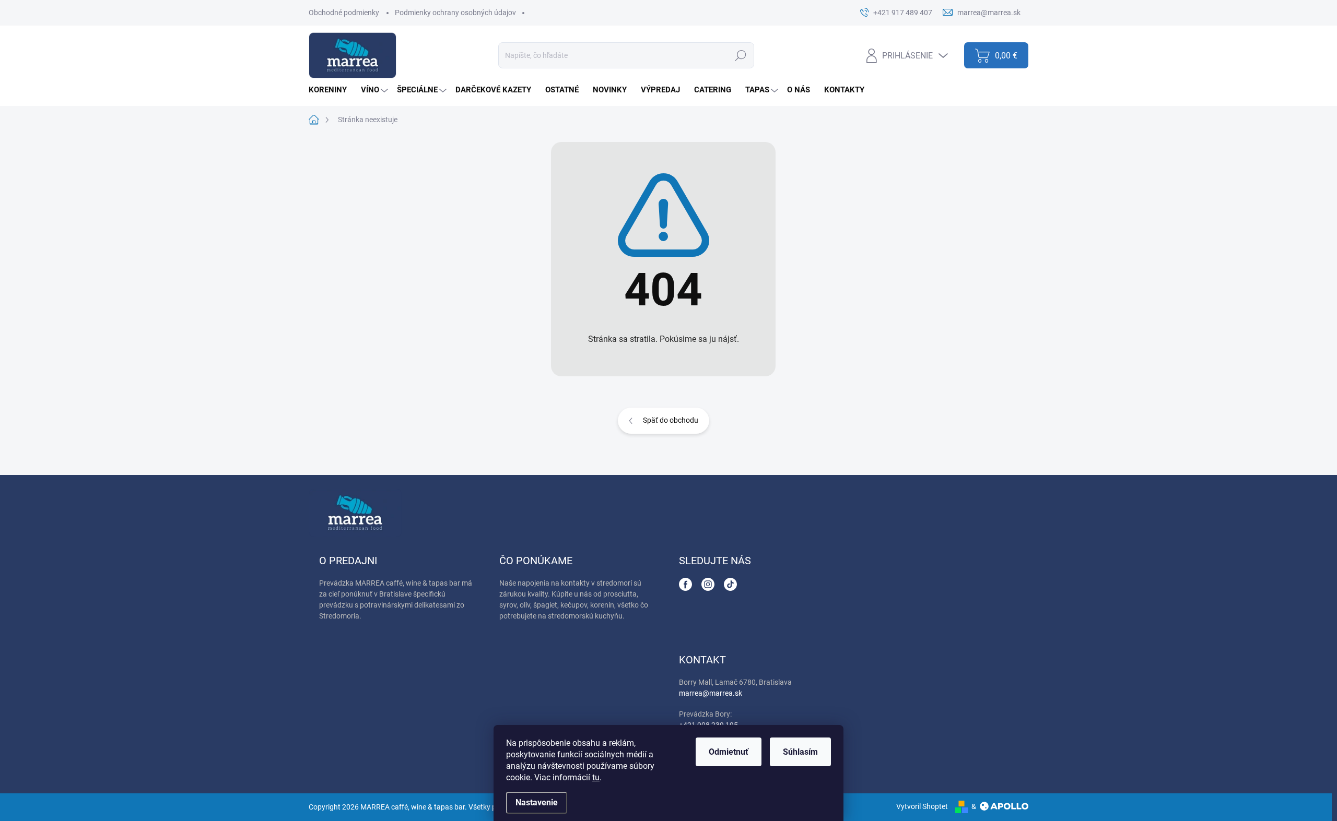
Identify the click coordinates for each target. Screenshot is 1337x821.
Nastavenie (536, 802)
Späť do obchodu (670, 420)
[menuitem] (332, 90)
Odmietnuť (728, 752)
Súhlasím (800, 752)
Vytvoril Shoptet (922, 806)
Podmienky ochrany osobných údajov (455, 12)
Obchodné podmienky (344, 12)
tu (596, 777)
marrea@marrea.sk (710, 693)
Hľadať (740, 55)
